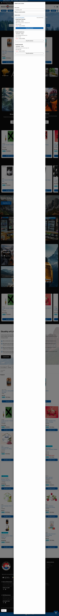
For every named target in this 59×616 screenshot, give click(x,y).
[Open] (43, 9)
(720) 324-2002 (18, 24)
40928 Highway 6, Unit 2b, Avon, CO (22, 47)
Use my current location (20, 11)
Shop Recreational (29, 28)
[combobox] (28, 10)
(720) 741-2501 (18, 36)
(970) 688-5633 (18, 49)
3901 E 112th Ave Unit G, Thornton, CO (23, 22)
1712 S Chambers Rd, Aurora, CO (21, 35)
